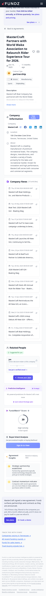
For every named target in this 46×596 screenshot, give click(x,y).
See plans (10, 520)
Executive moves (22, 592)
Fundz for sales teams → (12, 542)
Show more (11, 105)
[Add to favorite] (33, 51)
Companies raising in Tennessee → (16, 535)
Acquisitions (33, 592)
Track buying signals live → (13, 546)
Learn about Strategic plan (24, 402)
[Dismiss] (39, 22)
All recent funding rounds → (13, 539)
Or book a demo (24, 520)
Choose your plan (24, 378)
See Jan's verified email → (18, 370)
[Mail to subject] (38, 51)
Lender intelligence (37, 589)
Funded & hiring (24, 589)
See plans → (32, 22)
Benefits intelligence (8, 592)
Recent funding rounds (9, 589)
